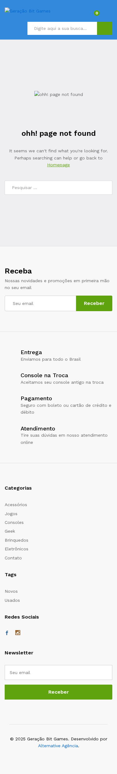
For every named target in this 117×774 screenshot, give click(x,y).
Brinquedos (16, 540)
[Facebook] (7, 633)
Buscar (104, 28)
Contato (13, 557)
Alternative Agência (58, 745)
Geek (10, 531)
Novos (11, 591)
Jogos (11, 513)
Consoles (14, 522)
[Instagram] (17, 633)
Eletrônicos (16, 548)
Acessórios (16, 504)
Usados (12, 600)
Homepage (58, 164)
